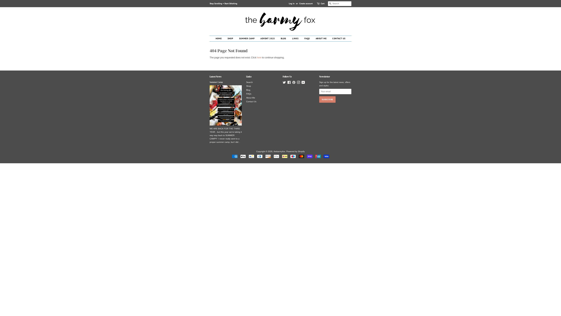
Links (295, 38)
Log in (292, 3)
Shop (230, 38)
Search (249, 82)
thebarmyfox (279, 151)
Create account (306, 3)
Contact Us (338, 38)
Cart (322, 3)
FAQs (307, 38)
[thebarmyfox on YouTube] (303, 83)
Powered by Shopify (295, 151)
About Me (321, 38)
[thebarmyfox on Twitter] (284, 83)
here (259, 57)
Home (219, 38)
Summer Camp (247, 38)
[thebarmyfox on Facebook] (289, 83)
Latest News (215, 76)
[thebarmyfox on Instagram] (298, 83)
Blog (283, 38)
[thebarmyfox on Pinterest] (293, 83)
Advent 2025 (267, 38)
